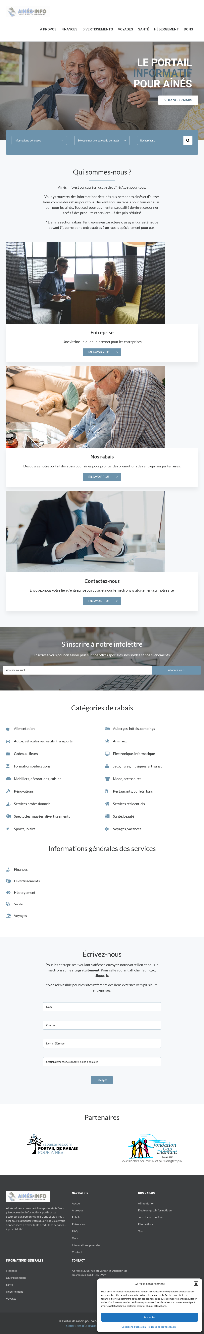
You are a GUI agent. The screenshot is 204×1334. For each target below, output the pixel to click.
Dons (75, 1238)
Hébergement (14, 1291)
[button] (196, 1284)
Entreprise (78, 1224)
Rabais (76, 1217)
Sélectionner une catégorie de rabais (98, 140)
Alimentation (146, 1203)
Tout (141, 1231)
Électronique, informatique (155, 1210)
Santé (9, 1284)
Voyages (11, 1298)
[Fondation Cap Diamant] (152, 1136)
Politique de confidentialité (162, 1326)
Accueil (76, 1203)
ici (108, 975)
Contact (77, 1252)
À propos (77, 1210)
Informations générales (28, 140)
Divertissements (16, 1277)
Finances (11, 1270)
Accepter (150, 1317)
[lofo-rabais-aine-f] (52, 1136)
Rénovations (145, 1224)
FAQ (74, 1231)
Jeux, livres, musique (150, 1217)
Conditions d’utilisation (134, 1326)
